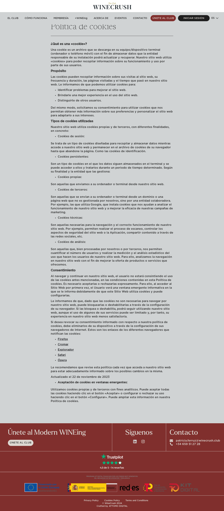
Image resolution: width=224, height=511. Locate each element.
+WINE (81, 18)
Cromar (63, 344)
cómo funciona (36, 18)
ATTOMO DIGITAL (118, 506)
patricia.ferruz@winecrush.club (198, 440)
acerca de (101, 18)
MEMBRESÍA (61, 18)
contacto (140, 18)
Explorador (66, 349)
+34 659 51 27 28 (188, 444)
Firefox (63, 339)
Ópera (62, 360)
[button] (215, 18)
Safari (62, 355)
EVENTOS (121, 18)
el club (13, 18)
